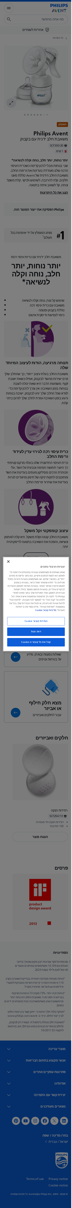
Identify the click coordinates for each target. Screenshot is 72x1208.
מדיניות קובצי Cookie (34, 610)
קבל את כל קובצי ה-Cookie (34, 642)
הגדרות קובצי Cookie (34, 621)
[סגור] (7, 561)
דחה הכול (34, 632)
